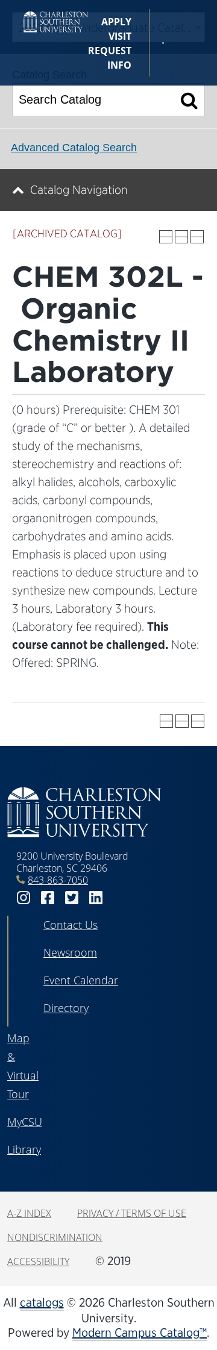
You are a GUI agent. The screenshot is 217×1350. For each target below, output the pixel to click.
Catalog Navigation (79, 190)
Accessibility (38, 1261)
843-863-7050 (58, 880)
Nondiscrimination (54, 1237)
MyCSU (24, 1121)
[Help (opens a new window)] (197, 236)
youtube (120, 898)
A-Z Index (29, 1213)
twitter (71, 898)
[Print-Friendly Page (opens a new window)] (181, 236)
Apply (116, 21)
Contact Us (70, 924)
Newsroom (70, 952)
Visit (119, 36)
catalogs (42, 1302)
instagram (23, 898)
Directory (66, 1008)
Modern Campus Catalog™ (139, 1332)
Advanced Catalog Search (74, 148)
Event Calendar (80, 980)
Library (24, 1149)
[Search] (190, 99)
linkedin (96, 898)
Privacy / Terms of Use (131, 1213)
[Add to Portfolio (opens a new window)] (165, 236)
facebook (47, 898)
